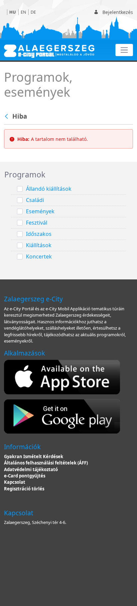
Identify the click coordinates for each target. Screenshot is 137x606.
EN (23, 12)
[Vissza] (7, 116)
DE (33, 12)
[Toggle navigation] (124, 50)
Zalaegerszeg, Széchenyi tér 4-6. (35, 522)
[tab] (68, 174)
